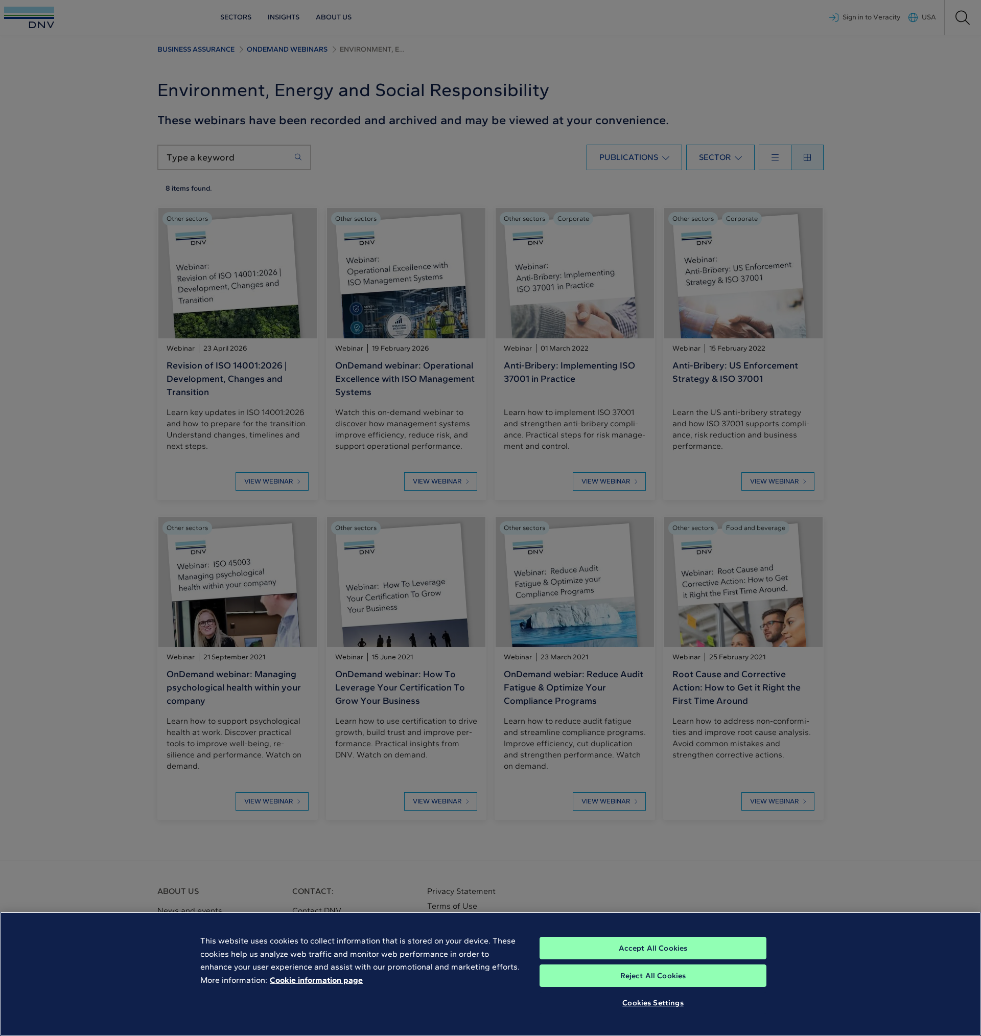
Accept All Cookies (653, 948)
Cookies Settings (652, 1002)
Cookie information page (316, 980)
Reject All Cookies (653, 975)
